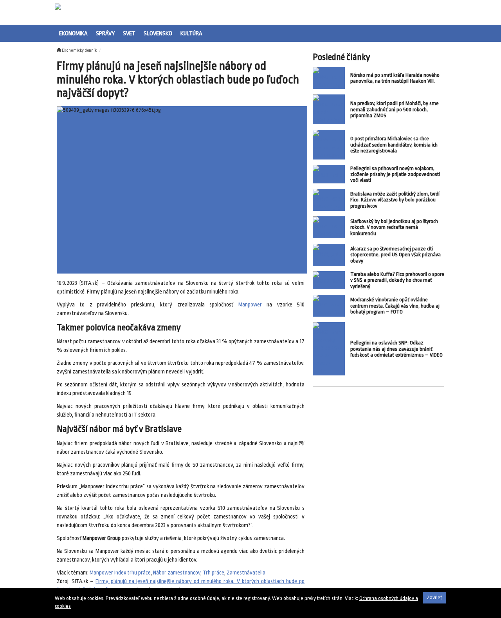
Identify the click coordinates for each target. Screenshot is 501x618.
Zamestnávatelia (246, 572)
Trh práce (213, 572)
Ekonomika (73, 33)
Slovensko (158, 33)
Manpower (250, 304)
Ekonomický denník (79, 50)
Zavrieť (434, 597)
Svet (129, 33)
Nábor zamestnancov (176, 572)
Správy (105, 33)
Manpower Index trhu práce (120, 572)
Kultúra (191, 33)
